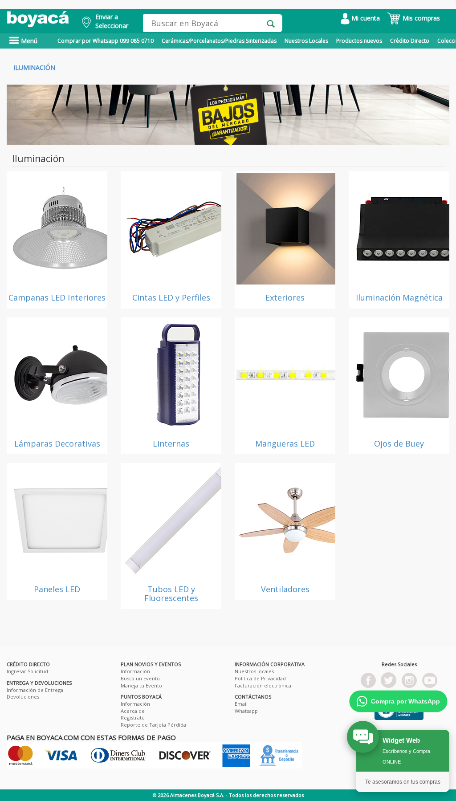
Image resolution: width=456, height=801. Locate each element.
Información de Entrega (35, 690)
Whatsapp (246, 710)
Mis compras (420, 18)
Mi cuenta (365, 18)
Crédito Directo (409, 41)
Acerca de (133, 710)
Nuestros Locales (306, 41)
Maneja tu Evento (141, 685)
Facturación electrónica (263, 685)
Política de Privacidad (260, 678)
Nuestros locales (254, 671)
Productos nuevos (359, 41)
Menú (28, 41)
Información (135, 671)
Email (241, 703)
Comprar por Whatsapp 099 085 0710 (105, 41)
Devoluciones (23, 696)
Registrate (133, 717)
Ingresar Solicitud (27, 671)
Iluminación (34, 67)
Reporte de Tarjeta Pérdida (153, 724)
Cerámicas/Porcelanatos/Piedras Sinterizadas (219, 41)
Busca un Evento (140, 678)
